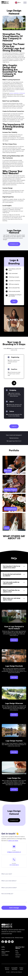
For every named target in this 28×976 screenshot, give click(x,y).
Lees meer (14, 640)
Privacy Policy (21, 968)
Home (3, 949)
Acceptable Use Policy (14, 968)
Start (14, 301)
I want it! (14, 426)
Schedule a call (14, 244)
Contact (17, 956)
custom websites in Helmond (17, 93)
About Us (17, 954)
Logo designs (4, 955)
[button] (17, 2)
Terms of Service (7, 968)
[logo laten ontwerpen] (14, 616)
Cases (17, 952)
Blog (16, 950)
